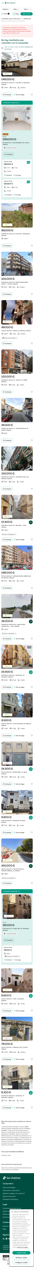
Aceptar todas (21, 1253)
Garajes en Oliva (6, 1155)
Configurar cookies (21, 1262)
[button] (4, 64)
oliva (26, 9)
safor (16, 9)
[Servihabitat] (10, 2)
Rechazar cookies (21, 1258)
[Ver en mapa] (14, 175)
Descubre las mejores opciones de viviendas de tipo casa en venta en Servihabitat (16, 1168)
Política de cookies (22, 1247)
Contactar (8, 95)
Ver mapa (18, 175)
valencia (6, 9)
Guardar (27, 14)
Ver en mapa (20, 95)
